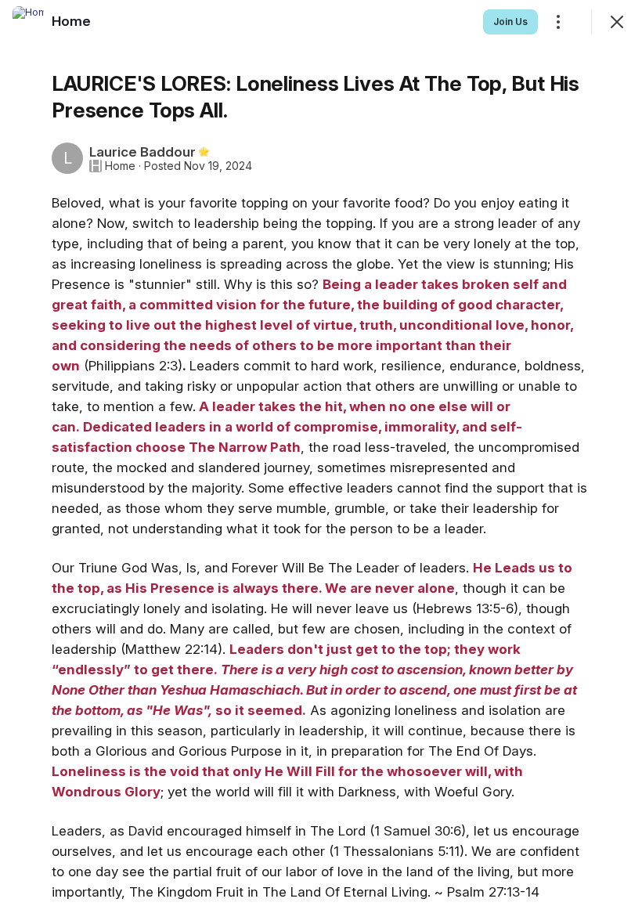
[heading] (71, 21)
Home (120, 166)
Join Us (510, 21)
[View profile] (28, 22)
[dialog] (321, 462)
